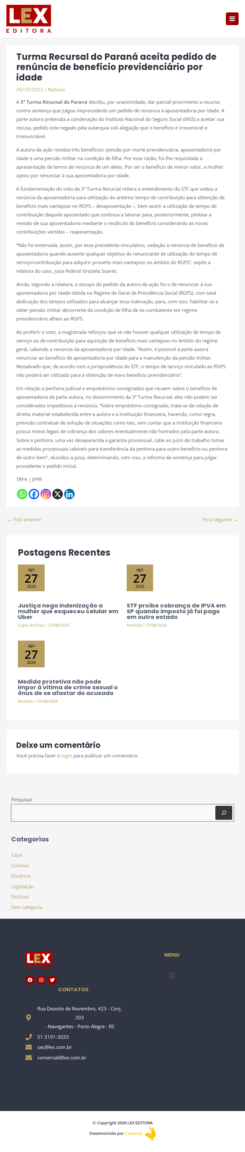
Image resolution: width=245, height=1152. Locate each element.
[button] (171, 976)
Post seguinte (220, 519)
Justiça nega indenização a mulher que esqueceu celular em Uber (68, 611)
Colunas (20, 865)
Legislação (22, 886)
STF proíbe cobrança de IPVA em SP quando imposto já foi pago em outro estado (176, 611)
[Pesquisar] (223, 813)
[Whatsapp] (22, 494)
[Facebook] (34, 494)
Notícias (56, 89)
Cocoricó (134, 1133)
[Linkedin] (69, 494)
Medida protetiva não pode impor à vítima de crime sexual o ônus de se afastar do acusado (68, 687)
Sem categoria (26, 907)
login (66, 755)
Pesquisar (22, 799)
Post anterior (24, 519)
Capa (22, 625)
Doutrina (21, 876)
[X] (57, 494)
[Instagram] (46, 494)
